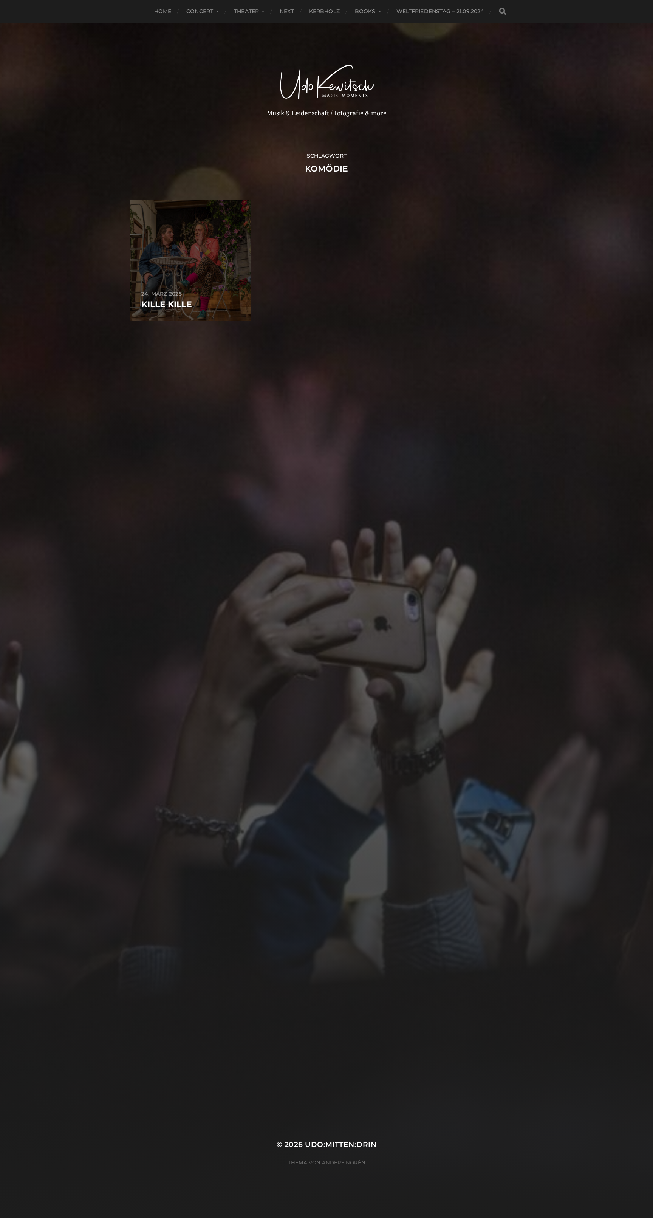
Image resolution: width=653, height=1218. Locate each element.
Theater (246, 11)
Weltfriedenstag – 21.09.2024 (440, 11)
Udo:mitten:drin (340, 1144)
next (287, 11)
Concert (199, 11)
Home (163, 11)
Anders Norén (343, 1162)
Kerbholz (324, 11)
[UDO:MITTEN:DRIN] (326, 74)
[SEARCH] (502, 11)
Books (365, 11)
